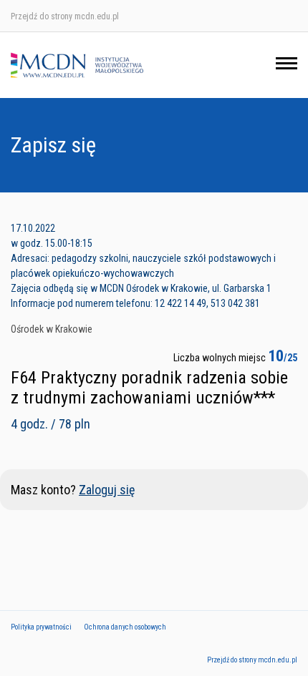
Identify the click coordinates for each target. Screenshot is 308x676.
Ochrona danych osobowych (125, 627)
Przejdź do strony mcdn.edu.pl (65, 16)
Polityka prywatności (41, 627)
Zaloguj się (107, 489)
